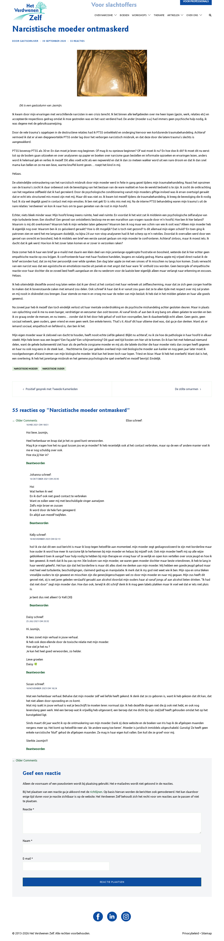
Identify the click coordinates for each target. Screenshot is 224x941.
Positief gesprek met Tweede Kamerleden (52, 389)
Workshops (139, 15)
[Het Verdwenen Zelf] (29, 10)
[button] (210, 15)
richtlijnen (96, 791)
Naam (27, 840)
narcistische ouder (53, 369)
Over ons (192, 15)
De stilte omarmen (186, 389)
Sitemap (206, 933)
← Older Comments (24, 420)
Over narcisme (103, 15)
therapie (159, 15)
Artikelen (173, 15)
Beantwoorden (35, 463)
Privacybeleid (190, 933)
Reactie (28, 809)
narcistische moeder (26, 369)
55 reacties (77, 41)
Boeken (124, 15)
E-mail (28, 858)
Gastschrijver (29, 41)
